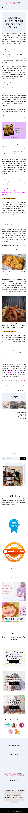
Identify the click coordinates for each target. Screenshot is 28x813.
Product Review (8, 799)
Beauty (14, 790)
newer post (6, 410)
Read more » (14, 683)
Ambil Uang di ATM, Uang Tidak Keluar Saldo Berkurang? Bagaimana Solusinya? (14, 656)
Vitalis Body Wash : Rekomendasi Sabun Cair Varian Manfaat (14, 702)
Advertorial (7, 790)
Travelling (14, 802)
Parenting (21, 797)
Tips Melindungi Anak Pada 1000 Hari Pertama (14, 679)
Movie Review (17, 795)
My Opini (15, 797)
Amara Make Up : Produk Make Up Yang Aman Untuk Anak (14, 598)
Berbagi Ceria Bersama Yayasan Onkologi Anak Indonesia (21, 415)
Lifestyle (7, 390)
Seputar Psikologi (19, 799)
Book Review (21, 790)
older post (22, 410)
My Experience (7, 797)
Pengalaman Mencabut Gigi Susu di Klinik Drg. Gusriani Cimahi (14, 619)
